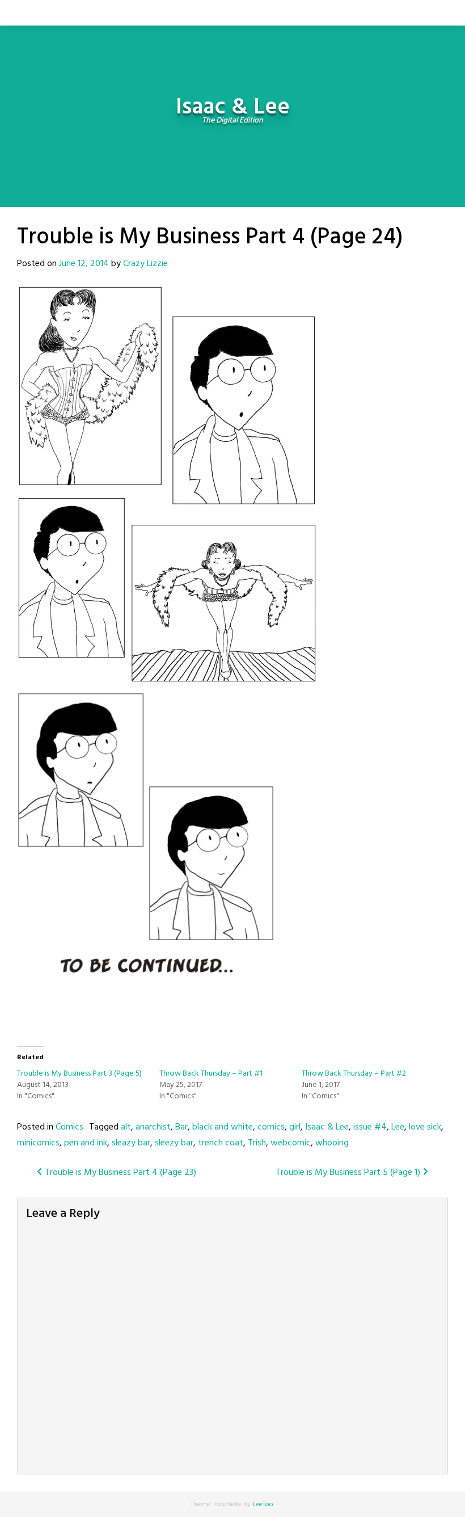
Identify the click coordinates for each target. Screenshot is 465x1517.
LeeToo (262, 1504)
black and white (222, 1127)
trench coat (220, 1143)
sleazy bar (131, 1143)
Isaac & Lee (327, 1127)
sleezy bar (174, 1143)
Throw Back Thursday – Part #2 (354, 1073)
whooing (332, 1143)
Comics (69, 1127)
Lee (397, 1127)
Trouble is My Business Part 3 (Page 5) (79, 1073)
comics (271, 1127)
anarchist (153, 1127)
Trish (257, 1143)
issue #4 (370, 1127)
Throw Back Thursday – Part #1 (211, 1073)
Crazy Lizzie (145, 263)
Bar (181, 1127)
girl (295, 1127)
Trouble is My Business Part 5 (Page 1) (349, 1172)
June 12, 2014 (84, 263)
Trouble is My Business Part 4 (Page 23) (119, 1172)
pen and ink (85, 1143)
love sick (425, 1127)
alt (126, 1127)
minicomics (38, 1143)
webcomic (290, 1143)
